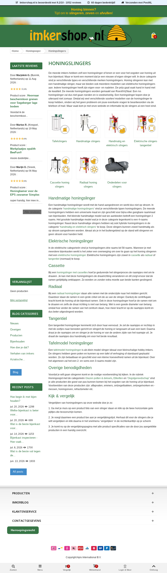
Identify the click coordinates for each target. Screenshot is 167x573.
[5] (22, 89)
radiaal (149, 255)
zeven (89, 13)
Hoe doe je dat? (19, 347)
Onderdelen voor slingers (117, 184)
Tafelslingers (59, 141)
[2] (14, 89)
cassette (135, 255)
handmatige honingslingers (79, 208)
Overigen (15, 329)
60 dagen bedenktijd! (103, 2)
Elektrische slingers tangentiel (145, 143)
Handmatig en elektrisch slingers (117, 143)
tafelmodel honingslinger (67, 350)
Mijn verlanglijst (18, 300)
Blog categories (25, 314)
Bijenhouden (17, 341)
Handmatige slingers (88, 141)
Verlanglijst (22, 282)
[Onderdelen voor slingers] (117, 165)
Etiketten (118, 378)
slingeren (76, 13)
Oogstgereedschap (138, 378)
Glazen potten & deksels (98, 378)
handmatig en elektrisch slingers (78, 226)
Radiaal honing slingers (88, 184)
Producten (16, 335)
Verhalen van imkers (22, 353)
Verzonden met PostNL (138, 2)
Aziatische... (17, 359)
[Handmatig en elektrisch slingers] (117, 124)
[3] (17, 89)
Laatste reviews (24, 66)
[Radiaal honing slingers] (88, 165)
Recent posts (22, 387)
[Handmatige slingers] (88, 124)
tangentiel (53, 258)
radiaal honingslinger (68, 293)
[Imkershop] (81, 36)
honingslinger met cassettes (72, 272)
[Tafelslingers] (59, 124)
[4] (19, 89)
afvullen (106, 13)
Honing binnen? (83, 9)
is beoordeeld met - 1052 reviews (50, 2)
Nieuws (14, 323)
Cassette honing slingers (59, 184)
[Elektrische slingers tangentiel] (145, 124)
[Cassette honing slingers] (59, 165)
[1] (11, 89)
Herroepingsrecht (23, 530)
